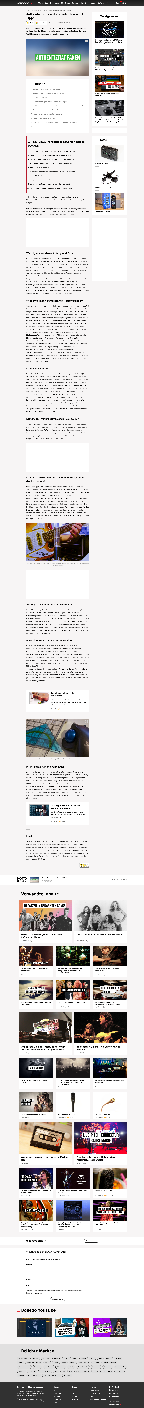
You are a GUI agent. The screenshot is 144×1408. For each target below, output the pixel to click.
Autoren (93, 1396)
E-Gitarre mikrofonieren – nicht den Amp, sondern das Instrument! (58, 106)
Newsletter (28, 1400)
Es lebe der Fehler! (40, 98)
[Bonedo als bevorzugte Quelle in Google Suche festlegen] (41, 23)
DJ (62, 3)
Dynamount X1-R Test (103, 188)
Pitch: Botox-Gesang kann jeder (45, 118)
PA (82, 3)
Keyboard (76, 3)
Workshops (42, 10)
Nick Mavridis (53, 23)
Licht (87, 3)
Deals (118, 3)
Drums (67, 3)
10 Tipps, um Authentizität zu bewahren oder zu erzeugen (55, 122)
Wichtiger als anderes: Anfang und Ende (48, 90)
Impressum (94, 1390)
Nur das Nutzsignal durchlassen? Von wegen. (50, 102)
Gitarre (40, 3)
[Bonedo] (24, 3)
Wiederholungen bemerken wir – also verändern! (51, 94)
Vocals (93, 3)
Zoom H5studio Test (102, 212)
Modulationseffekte (33, 335)
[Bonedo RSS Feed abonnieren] (126, 3)
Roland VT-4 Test (101, 164)
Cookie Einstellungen (98, 1399)
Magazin (110, 3)
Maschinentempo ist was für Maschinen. (48, 114)
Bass (47, 3)
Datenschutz (95, 1393)
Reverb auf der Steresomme (49, 630)
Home (27, 10)
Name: (28, 1280)
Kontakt (93, 1387)
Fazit (34, 126)
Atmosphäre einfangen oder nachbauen (48, 110)
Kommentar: (31, 1264)
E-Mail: (28, 1285)
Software (101, 3)
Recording (54, 3)
